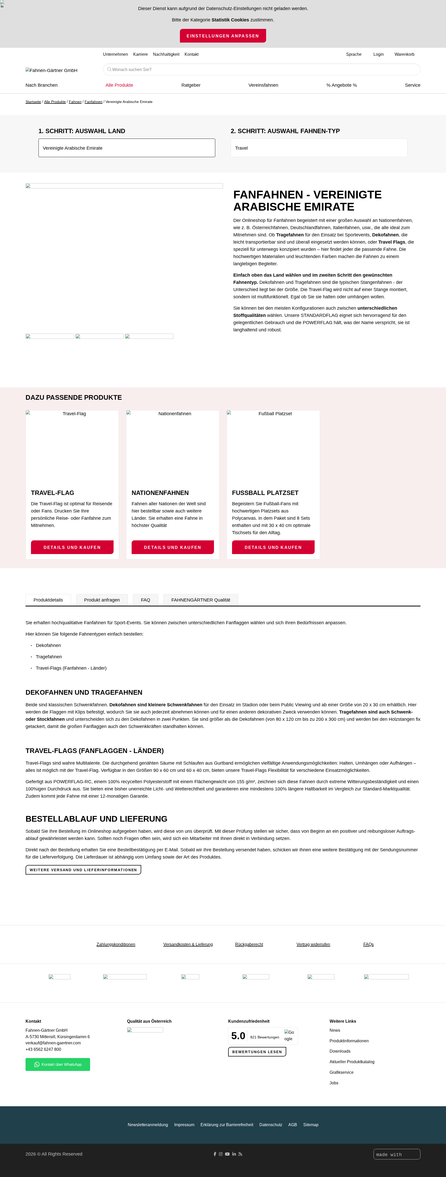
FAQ (145, 600)
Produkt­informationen (349, 1041)
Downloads (340, 1051)
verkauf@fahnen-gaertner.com (53, 1043)
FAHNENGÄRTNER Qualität (200, 600)
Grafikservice (342, 1072)
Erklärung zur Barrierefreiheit (227, 1125)
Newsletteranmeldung (148, 1125)
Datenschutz (270, 1125)
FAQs (368, 944)
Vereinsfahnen (263, 85)
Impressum (184, 1125)
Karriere (140, 54)
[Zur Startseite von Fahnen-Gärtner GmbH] (60, 70)
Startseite (33, 102)
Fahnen (75, 102)
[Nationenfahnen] (172, 447)
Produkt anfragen (102, 600)
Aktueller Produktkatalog (352, 1062)
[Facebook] (215, 1154)
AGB (292, 1125)
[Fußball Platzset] (273, 447)
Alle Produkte (119, 85)
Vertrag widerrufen (313, 944)
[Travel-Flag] (72, 447)
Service (412, 85)
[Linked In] (234, 1154)
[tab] (48, 600)
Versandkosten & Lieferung (188, 944)
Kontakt (191, 54)
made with (390, 1154)
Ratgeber (191, 85)
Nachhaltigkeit (166, 54)
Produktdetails (48, 600)
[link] (320, 983)
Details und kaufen (72, 547)
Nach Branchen (42, 85)
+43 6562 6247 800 (43, 1049)
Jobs (334, 1083)
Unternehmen (115, 54)
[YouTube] (227, 1154)
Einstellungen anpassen (223, 36)
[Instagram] (220, 1154)
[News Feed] (240, 1154)
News (335, 1030)
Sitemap (310, 1125)
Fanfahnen (93, 102)
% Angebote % (341, 85)
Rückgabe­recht (249, 944)
